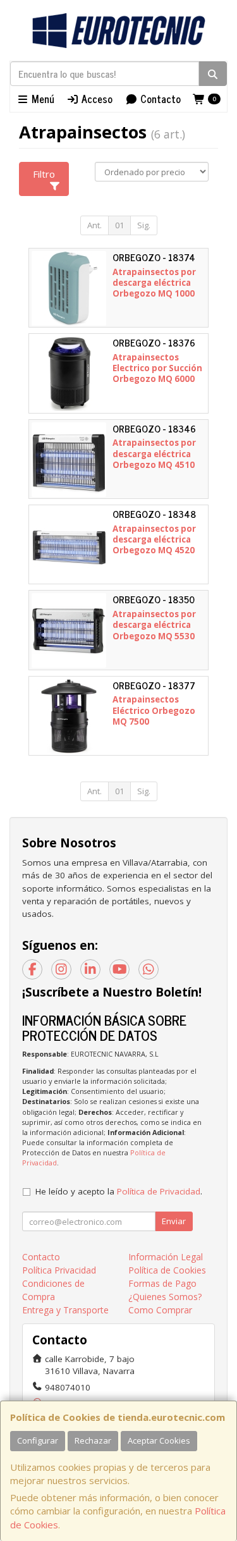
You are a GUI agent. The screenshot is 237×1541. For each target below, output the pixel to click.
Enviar (174, 1221)
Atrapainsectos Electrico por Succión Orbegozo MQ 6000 (157, 368)
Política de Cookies (167, 1270)
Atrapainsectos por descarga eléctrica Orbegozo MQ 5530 (154, 625)
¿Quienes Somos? (165, 1297)
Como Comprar (160, 1310)
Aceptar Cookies (159, 1440)
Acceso (95, 98)
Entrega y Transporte (65, 1310)
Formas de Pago (162, 1283)
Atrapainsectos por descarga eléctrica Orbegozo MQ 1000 (154, 283)
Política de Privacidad (158, 1191)
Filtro (44, 174)
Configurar (37, 1440)
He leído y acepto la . (118, 1191)
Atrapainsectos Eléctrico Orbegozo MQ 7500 (153, 710)
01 (119, 225)
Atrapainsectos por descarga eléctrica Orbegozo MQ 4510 (154, 453)
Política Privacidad (59, 1270)
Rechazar (93, 1440)
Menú (41, 98)
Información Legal (165, 1257)
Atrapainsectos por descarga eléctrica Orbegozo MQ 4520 (154, 539)
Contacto (159, 98)
